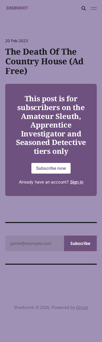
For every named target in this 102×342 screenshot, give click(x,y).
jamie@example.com (50, 243)
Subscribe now (51, 168)
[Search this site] (84, 8)
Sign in (76, 182)
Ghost (82, 307)
